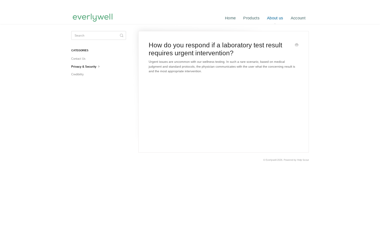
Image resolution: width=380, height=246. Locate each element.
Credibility (77, 74)
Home (230, 18)
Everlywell (271, 160)
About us (275, 18)
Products (251, 18)
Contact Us (78, 58)
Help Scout (303, 160)
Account (298, 18)
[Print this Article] (296, 45)
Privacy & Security (84, 66)
